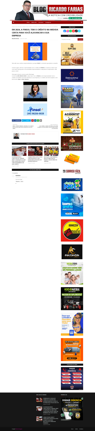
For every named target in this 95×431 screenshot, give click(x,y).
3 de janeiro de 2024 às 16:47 (21, 177)
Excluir (22, 181)
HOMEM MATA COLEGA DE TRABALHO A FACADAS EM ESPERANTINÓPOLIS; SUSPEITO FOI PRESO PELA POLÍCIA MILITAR (51, 400)
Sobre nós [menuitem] (34, 22)
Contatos (81, 429)
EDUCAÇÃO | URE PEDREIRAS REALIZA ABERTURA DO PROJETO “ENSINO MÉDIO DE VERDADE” (50, 159)
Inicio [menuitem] (28, 22)
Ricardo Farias (15, 38)
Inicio (72, 429)
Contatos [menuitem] (40, 22)
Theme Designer (18, 429)
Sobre (76, 429)
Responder (18, 181)
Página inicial (14, 26)
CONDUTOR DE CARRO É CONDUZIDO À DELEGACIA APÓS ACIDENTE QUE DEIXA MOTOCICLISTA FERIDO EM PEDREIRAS (50, 420)
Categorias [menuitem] (48, 22)
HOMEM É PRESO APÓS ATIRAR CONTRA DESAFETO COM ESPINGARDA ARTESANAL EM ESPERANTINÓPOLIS (35, 159)
